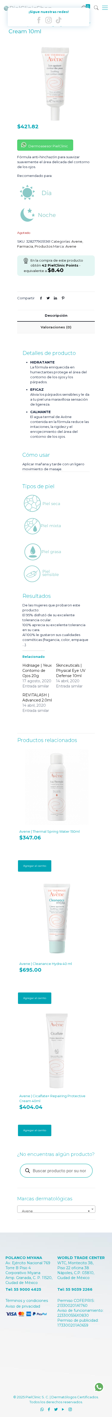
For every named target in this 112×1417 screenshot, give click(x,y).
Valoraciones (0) (56, 327)
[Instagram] (70, 1409)
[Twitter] (56, 1409)
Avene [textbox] (55, 1211)
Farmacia (25, 246)
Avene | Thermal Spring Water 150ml (49, 831)
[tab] (56, 315)
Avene (76, 241)
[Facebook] (49, 1409)
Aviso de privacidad (22, 1306)
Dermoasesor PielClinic (48, 146)
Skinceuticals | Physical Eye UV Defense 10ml (70, 670)
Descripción (56, 315)
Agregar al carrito (34, 866)
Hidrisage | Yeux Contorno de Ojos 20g (37, 670)
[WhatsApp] (42, 1409)
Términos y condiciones (26, 1300)
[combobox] (56, 1209)
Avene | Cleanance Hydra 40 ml (45, 964)
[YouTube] (63, 1409)
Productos (43, 246)
